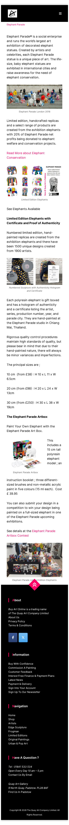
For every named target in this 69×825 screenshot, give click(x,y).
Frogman (13, 731)
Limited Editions (17, 735)
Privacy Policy (16, 621)
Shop (11, 719)
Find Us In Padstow (19, 792)
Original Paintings (18, 739)
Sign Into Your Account (22, 688)
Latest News (15, 679)
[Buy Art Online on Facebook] (12, 637)
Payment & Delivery (20, 684)
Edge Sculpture (17, 727)
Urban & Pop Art (18, 743)
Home (11, 715)
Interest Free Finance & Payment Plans (31, 675)
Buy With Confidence (20, 663)
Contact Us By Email (20, 774)
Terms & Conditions (20, 625)
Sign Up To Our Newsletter (24, 692)
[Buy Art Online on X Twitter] (23, 637)
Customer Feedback (20, 671)
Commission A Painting (22, 667)
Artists (12, 723)
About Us (13, 617)
